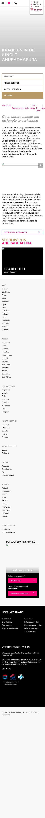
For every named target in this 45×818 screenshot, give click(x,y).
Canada (5, 431)
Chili (3, 396)
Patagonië (6, 405)
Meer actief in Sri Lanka (15, 232)
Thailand (5, 326)
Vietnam (5, 330)
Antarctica (6, 529)
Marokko (5, 349)
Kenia (4, 345)
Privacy (26, 712)
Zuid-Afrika (6, 377)
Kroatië (4, 501)
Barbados (5, 428)
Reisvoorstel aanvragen (19, 593)
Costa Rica (6, 424)
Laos (4, 308)
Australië (5, 466)
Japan (4, 304)
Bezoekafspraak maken (33, 625)
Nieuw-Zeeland (8, 475)
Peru (4, 408)
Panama (5, 437)
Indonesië (5, 301)
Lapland (5, 504)
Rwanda (5, 361)
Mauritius (5, 352)
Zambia (5, 371)
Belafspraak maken (31, 622)
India (4, 298)
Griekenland (6, 491)
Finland (5, 488)
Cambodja (6, 292)
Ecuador (5, 402)
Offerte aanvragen (31, 628)
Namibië (5, 358)
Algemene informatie (10, 628)
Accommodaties (12, 89)
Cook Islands (7, 469)
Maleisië (5, 314)
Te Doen (8, 95)
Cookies (34, 712)
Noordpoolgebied (8, 532)
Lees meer (6, 669)
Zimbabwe (6, 374)
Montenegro (6, 507)
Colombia (5, 399)
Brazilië (4, 393)
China (4, 295)
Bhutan (5, 289)
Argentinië (6, 390)
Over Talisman (7, 622)
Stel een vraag (30, 631)
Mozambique (7, 355)
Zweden (5, 516)
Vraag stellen (16, 581)
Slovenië (5, 513)
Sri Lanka (9, 76)
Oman (4, 450)
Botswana (6, 342)
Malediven (6, 311)
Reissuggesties (11, 83)
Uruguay (5, 412)
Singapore (6, 320)
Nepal (4, 317)
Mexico (4, 434)
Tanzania (5, 367)
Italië (4, 497)
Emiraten (5, 453)
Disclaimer (6, 715)
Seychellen (6, 364)
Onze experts (7, 625)
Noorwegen (6, 510)
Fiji (3, 472)
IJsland (4, 494)
